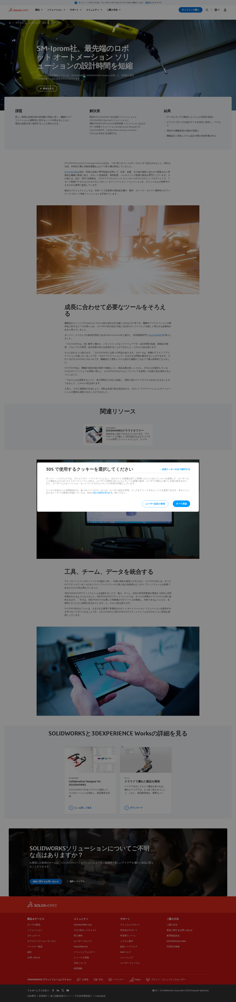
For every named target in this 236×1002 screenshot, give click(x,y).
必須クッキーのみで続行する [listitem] (176, 469)
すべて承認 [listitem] (181, 504)
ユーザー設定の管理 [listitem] (155, 504)
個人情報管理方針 (102, 493)
